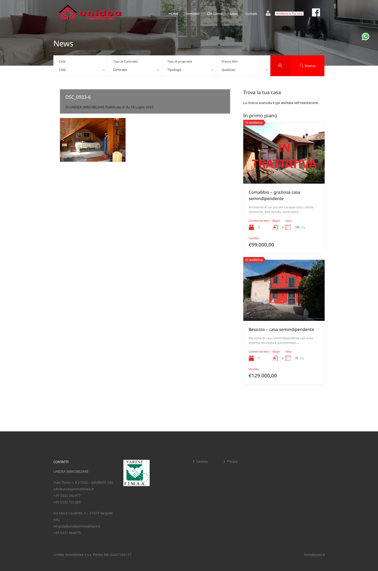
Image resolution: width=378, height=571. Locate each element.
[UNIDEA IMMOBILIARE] (89, 21)
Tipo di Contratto (125, 61)
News (234, 13)
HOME (173, 13)
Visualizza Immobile (284, 171)
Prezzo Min (230, 61)
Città (62, 61)
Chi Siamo (214, 13)
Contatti (251, 13)
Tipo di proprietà (179, 61)
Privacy (232, 461)
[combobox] (80, 70)
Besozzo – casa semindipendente (281, 329)
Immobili (193, 13)
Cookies (202, 461)
